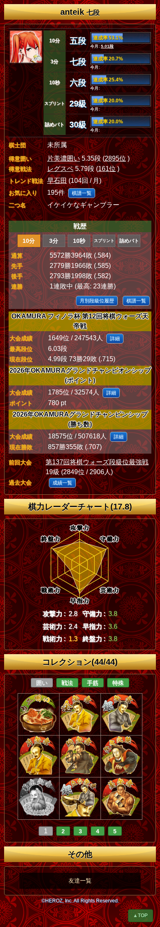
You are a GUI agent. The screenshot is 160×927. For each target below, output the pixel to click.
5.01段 (107, 46)
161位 (107, 168)
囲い (42, 683)
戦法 (67, 683)
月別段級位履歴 (97, 301)
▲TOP (140, 915)
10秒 (79, 241)
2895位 (115, 158)
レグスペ (60, 168)
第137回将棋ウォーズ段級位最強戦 (97, 462)
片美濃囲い (63, 158)
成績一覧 (62, 483)
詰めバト (129, 241)
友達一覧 (80, 880)
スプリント (104, 240)
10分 (29, 241)
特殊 (118, 683)
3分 (53, 241)
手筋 (92, 683)
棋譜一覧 (81, 193)
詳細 (115, 338)
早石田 (57, 180)
